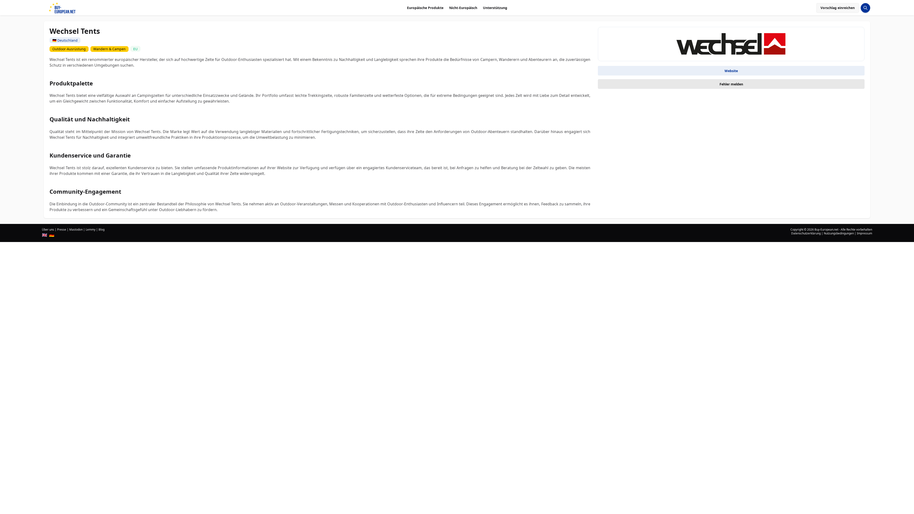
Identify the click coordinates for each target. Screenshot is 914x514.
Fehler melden (731, 84)
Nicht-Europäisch (463, 7)
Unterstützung (495, 7)
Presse (61, 229)
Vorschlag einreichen (837, 7)
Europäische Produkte (425, 7)
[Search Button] (865, 8)
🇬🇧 (44, 235)
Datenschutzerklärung (806, 233)
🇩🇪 (51, 235)
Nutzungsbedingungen (839, 233)
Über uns (48, 229)
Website (731, 71)
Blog (101, 229)
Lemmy (90, 229)
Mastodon (76, 229)
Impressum (864, 233)
